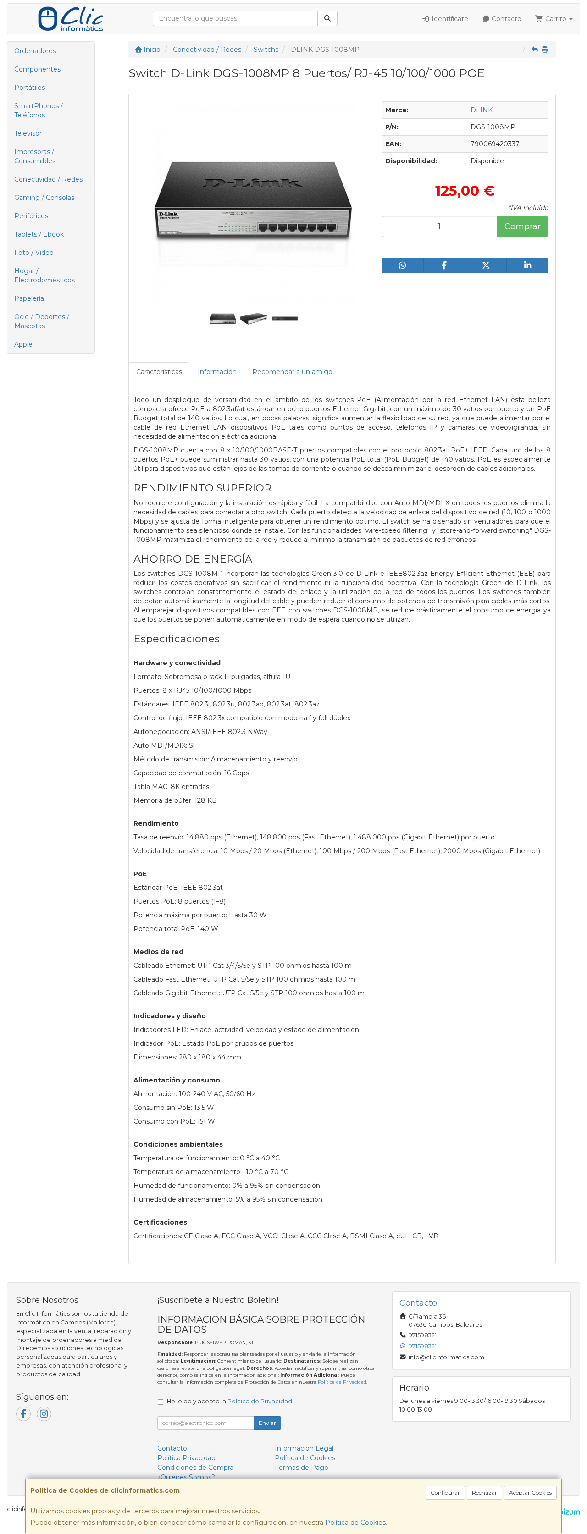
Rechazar (484, 1492)
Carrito (555, 19)
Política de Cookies (355, 1522)
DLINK (482, 110)
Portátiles (29, 87)
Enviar (267, 1422)
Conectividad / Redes (48, 179)
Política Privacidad (186, 1458)
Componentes (37, 69)
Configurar (445, 1492)
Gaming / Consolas (44, 197)
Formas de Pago (301, 1467)
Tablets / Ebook (39, 234)
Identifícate (449, 19)
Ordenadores (35, 51)
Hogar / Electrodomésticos (44, 275)
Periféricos (31, 216)
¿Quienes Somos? (186, 1477)
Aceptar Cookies (530, 1492)
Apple (23, 344)
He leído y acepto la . (230, 1401)
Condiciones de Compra (195, 1467)
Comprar (522, 226)
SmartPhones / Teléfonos (38, 110)
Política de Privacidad (342, 1382)
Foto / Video (34, 252)
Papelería (29, 298)
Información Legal (304, 1448)
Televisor (28, 133)
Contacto (505, 19)
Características (159, 372)
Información (217, 372)
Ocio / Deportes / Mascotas (41, 321)
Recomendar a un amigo (292, 372)
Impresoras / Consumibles (34, 156)
